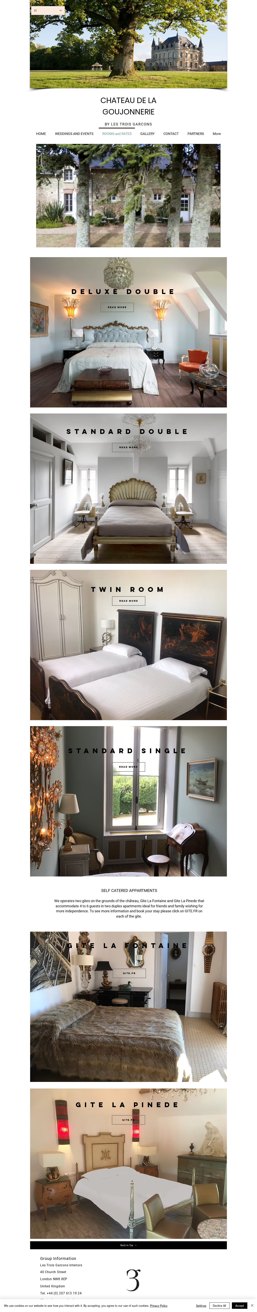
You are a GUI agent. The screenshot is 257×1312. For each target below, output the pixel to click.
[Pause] (41, 242)
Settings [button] (201, 1306)
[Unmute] (48, 242)
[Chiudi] (252, 1305)
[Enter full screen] (215, 242)
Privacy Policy (158, 1306)
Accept (239, 1306)
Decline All (219, 1306)
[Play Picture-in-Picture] (208, 242)
